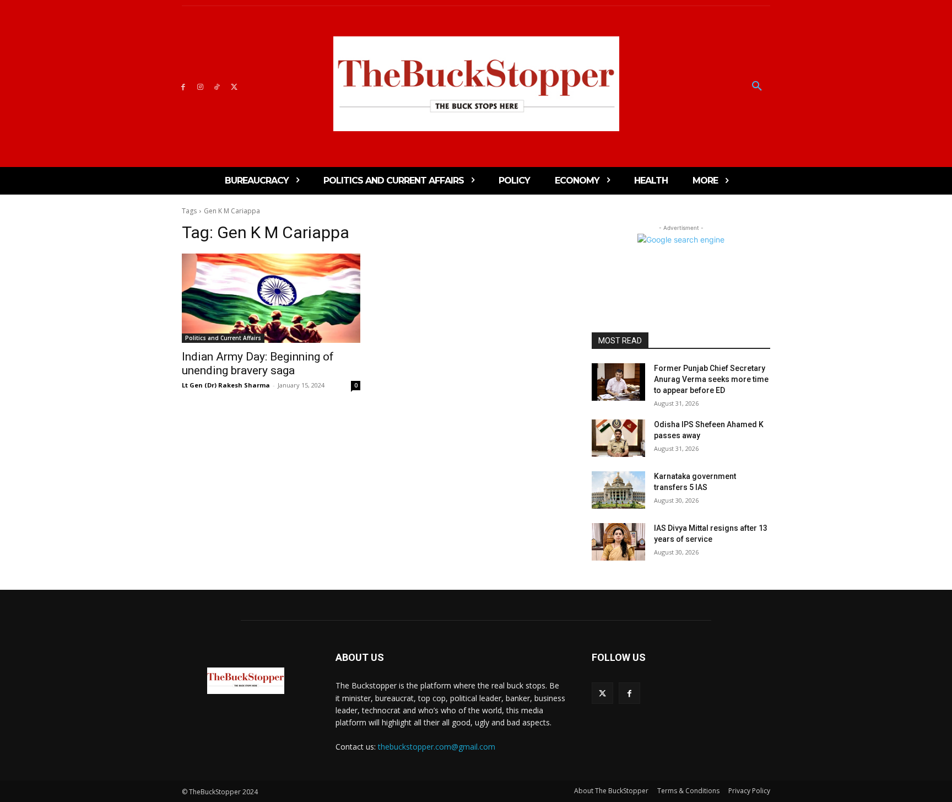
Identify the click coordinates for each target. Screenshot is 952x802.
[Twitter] (234, 86)
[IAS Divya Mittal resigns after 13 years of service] (618, 542)
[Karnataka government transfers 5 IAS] (618, 490)
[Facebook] (183, 86)
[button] (757, 86)
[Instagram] (200, 86)
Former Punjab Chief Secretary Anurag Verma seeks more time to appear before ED (711, 379)
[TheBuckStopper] (476, 83)
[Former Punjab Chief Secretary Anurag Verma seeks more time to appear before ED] (618, 382)
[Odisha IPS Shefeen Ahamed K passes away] (618, 438)
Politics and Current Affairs (223, 338)
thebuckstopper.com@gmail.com (436, 746)
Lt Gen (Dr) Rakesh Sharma (226, 385)
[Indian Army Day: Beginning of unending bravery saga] (271, 298)
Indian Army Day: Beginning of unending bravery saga (258, 363)
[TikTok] (217, 86)
